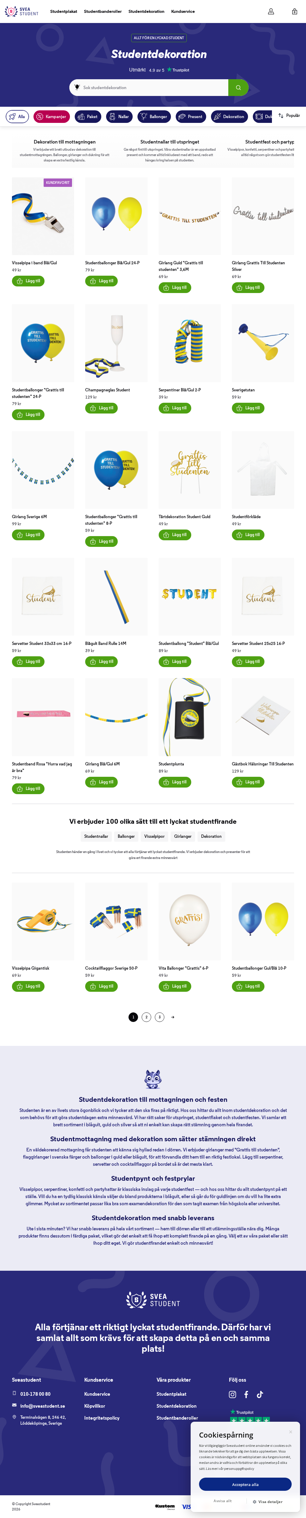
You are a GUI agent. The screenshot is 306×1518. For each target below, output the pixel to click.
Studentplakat (63, 11)
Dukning (273, 116)
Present (195, 116)
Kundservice (183, 11)
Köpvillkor (94, 1406)
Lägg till (33, 280)
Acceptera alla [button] (245, 1484)
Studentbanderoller (103, 11)
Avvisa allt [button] (223, 1500)
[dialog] (245, 1467)
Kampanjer (56, 116)
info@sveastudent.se (42, 1406)
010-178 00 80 (35, 1394)
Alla (21, 116)
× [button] (291, 1431)
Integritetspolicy (102, 1418)
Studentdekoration (146, 11)
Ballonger (158, 116)
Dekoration (233, 116)
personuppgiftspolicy (239, 1468)
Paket (92, 116)
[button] (270, 1501)
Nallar (123, 116)
